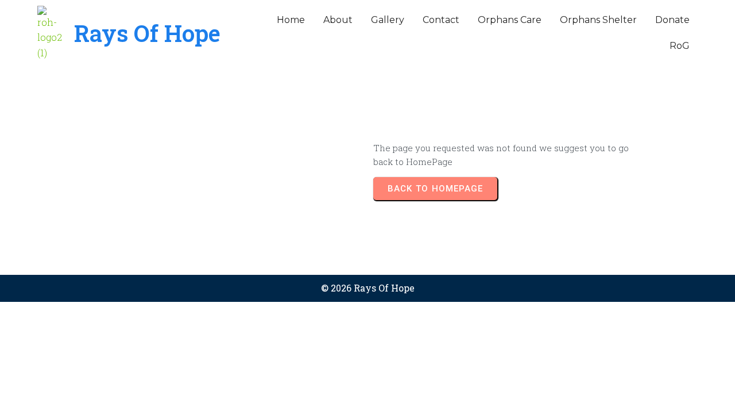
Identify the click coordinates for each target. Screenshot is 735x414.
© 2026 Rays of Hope (368, 288)
